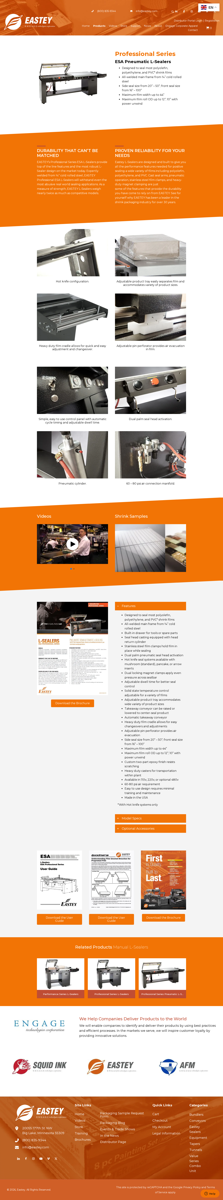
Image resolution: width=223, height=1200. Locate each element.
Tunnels (195, 1150)
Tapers (194, 1144)
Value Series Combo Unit (195, 1163)
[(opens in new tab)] (72, 648)
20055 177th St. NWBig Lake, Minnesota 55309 (43, 1130)
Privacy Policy (192, 1187)
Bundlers (196, 1115)
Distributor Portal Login (188, 20)
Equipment (198, 1138)
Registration (212, 20)
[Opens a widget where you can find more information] (210, 1194)
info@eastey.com (146, 11)
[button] (172, 12)
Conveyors (197, 1121)
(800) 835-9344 (106, 11)
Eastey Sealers (195, 1129)
